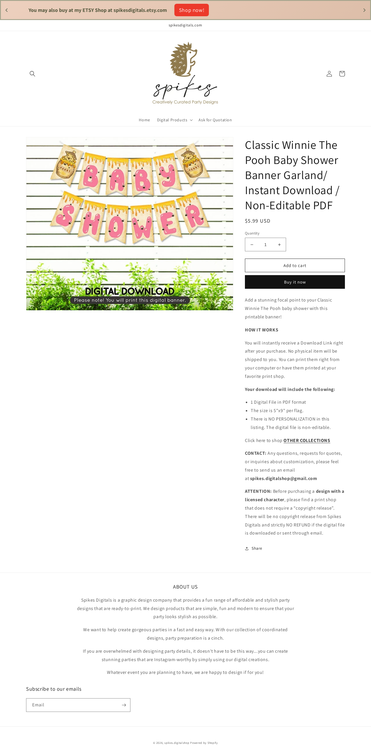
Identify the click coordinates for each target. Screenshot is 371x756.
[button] (32, 73)
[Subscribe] (123, 705)
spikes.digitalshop (177, 743)
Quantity (252, 233)
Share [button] (257, 548)
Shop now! (228, 10)
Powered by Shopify (204, 743)
